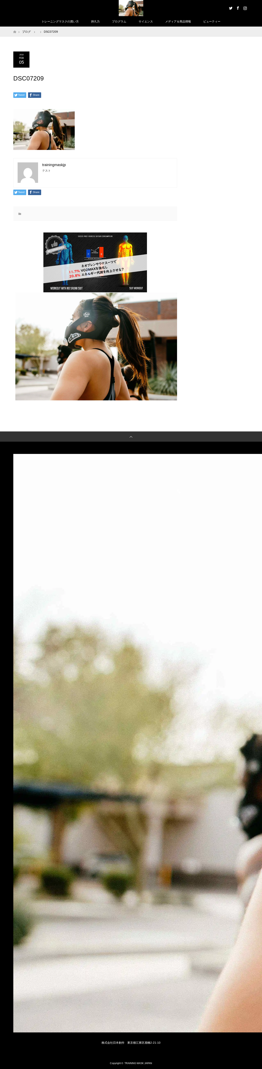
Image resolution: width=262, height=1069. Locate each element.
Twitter (230, 7)
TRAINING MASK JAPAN (138, 1063)
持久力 (95, 21)
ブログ (26, 31)
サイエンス (146, 21)
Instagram (245, 7)
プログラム (119, 21)
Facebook (237, 7)
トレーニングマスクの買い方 (60, 21)
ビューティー (211, 21)
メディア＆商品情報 (178, 21)
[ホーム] (14, 28)
